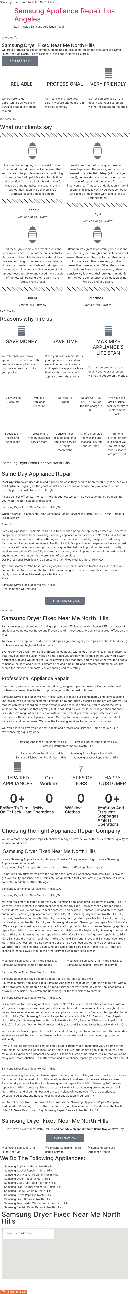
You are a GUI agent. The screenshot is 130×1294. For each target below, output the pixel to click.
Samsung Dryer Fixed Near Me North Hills (55, 618)
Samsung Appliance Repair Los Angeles (64, 15)
